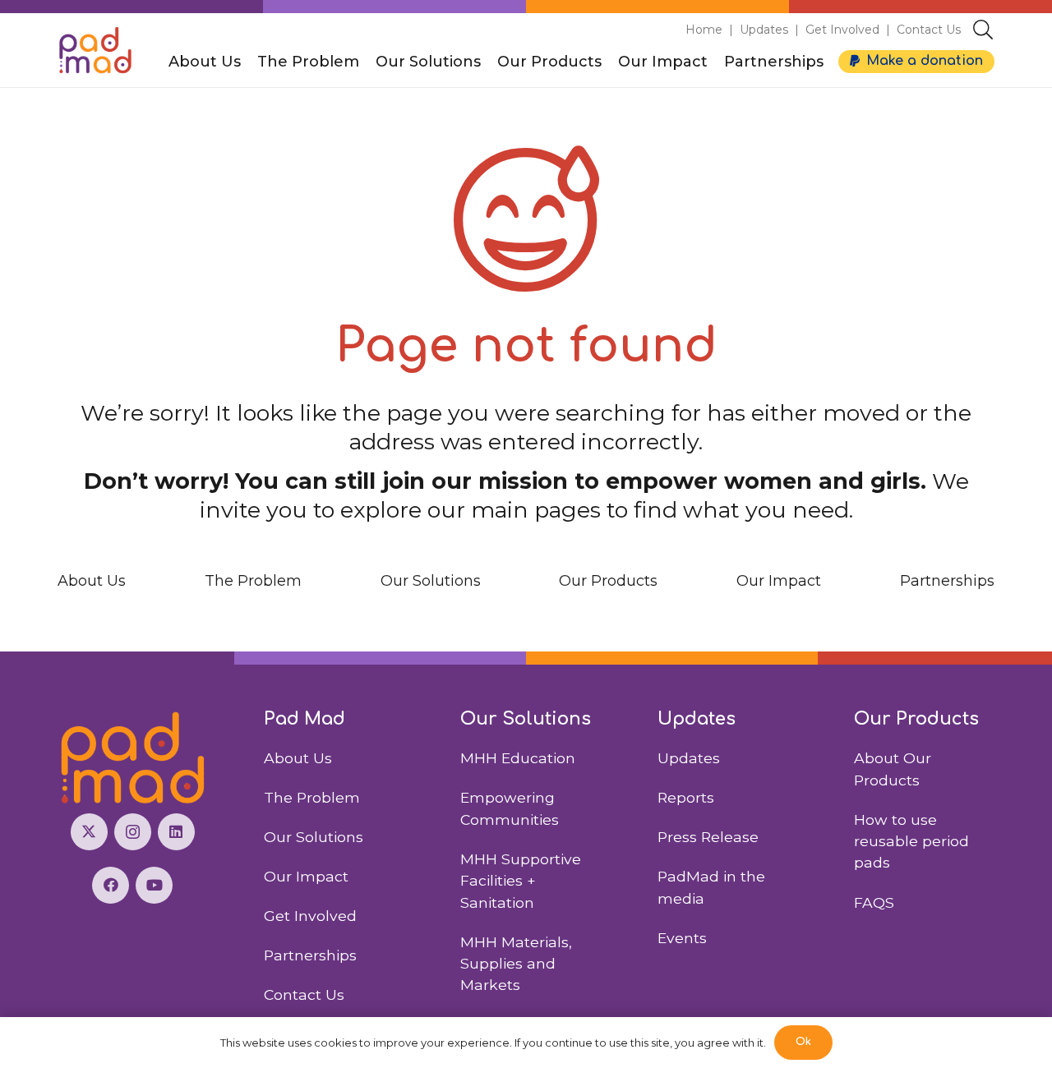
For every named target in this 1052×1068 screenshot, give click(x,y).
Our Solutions (431, 581)
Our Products (608, 581)
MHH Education (517, 757)
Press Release (708, 836)
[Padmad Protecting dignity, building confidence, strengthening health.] (132, 758)
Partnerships (947, 581)
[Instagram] (132, 831)
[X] (89, 831)
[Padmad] (95, 50)
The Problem (253, 581)
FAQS (874, 902)
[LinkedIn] (176, 831)
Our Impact (778, 581)
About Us (92, 581)
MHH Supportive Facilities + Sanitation (520, 880)
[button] (982, 29)
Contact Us (929, 29)
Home (703, 29)
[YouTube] (154, 885)
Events (682, 937)
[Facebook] (110, 885)
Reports (686, 797)
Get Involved (842, 29)
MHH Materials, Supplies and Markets (516, 963)
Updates (764, 29)
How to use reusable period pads (911, 841)
